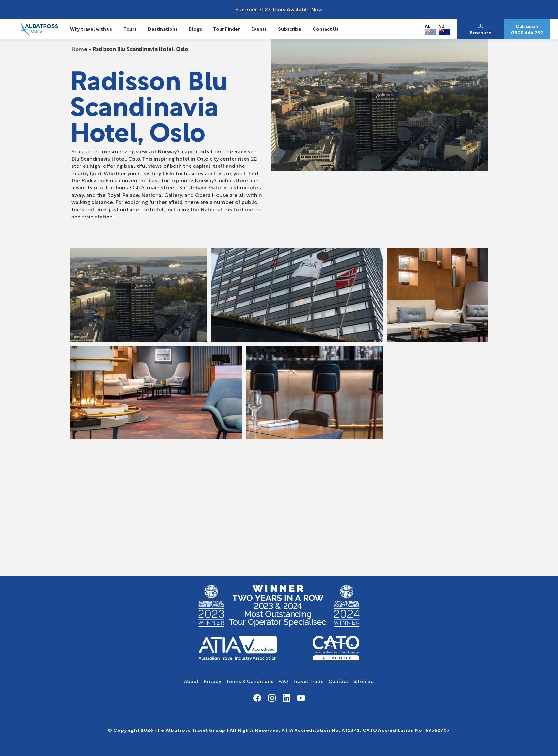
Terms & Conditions (250, 681)
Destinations (163, 28)
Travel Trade (308, 681)
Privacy (212, 681)
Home (79, 49)
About (191, 681)
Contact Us (325, 28)
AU (428, 26)
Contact (339, 681)
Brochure (480, 32)
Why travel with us (91, 28)
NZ (442, 26)
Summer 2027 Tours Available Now (279, 9)
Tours (130, 28)
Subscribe (289, 28)
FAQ (283, 681)
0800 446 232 (527, 32)
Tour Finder (226, 28)
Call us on (527, 26)
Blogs (195, 28)
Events (259, 28)
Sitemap (364, 681)
